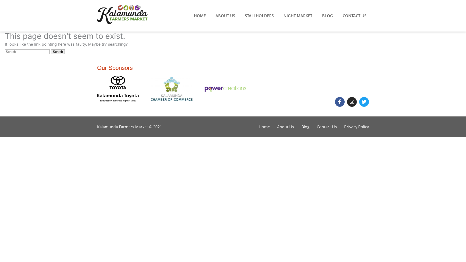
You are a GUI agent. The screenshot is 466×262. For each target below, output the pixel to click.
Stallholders (259, 15)
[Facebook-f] (340, 102)
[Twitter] (364, 102)
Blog (327, 15)
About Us (225, 15)
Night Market (297, 15)
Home (200, 15)
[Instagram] (352, 102)
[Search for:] (28, 51)
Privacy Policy (356, 127)
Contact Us (354, 15)
